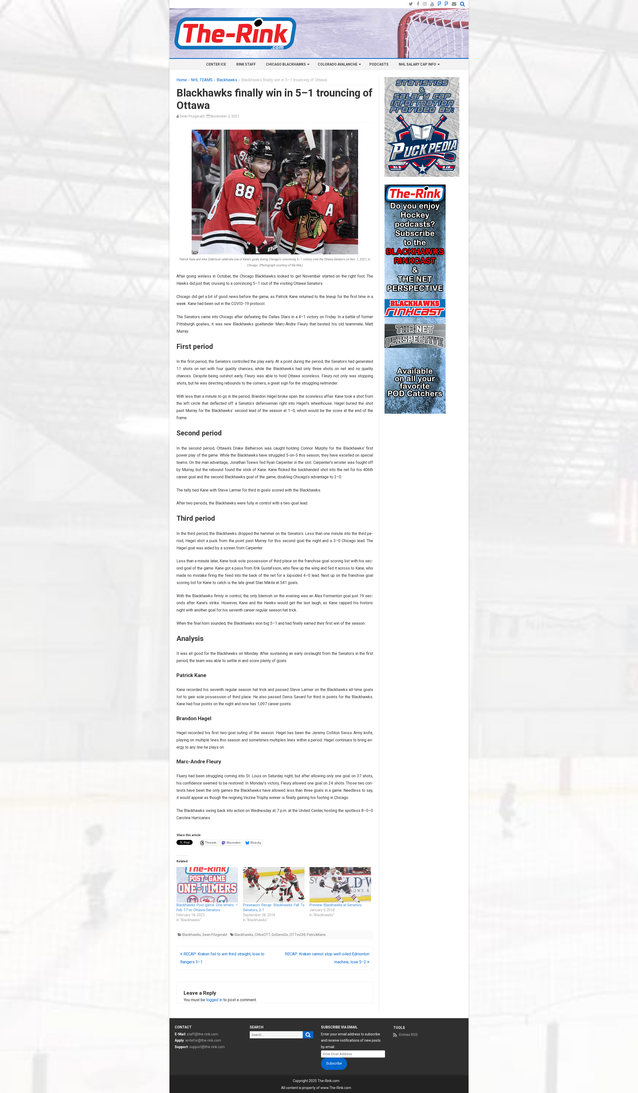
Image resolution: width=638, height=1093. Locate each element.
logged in (214, 999)
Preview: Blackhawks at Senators (336, 905)
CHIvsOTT (262, 935)
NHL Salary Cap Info (417, 64)
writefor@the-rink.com (203, 1040)
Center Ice (216, 64)
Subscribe (334, 1063)
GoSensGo (280, 935)
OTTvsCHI (297, 935)
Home (181, 80)
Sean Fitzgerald (192, 116)
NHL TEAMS (202, 80)
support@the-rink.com (207, 1047)
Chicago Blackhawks (286, 64)
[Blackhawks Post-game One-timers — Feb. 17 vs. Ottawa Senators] (207, 884)
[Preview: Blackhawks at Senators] (340, 884)
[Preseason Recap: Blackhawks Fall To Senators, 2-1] (274, 884)
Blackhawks (227, 80)
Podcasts (379, 64)
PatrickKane (316, 935)
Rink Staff (246, 64)
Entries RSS (408, 1035)
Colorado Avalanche (337, 64)
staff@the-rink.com (202, 1034)
